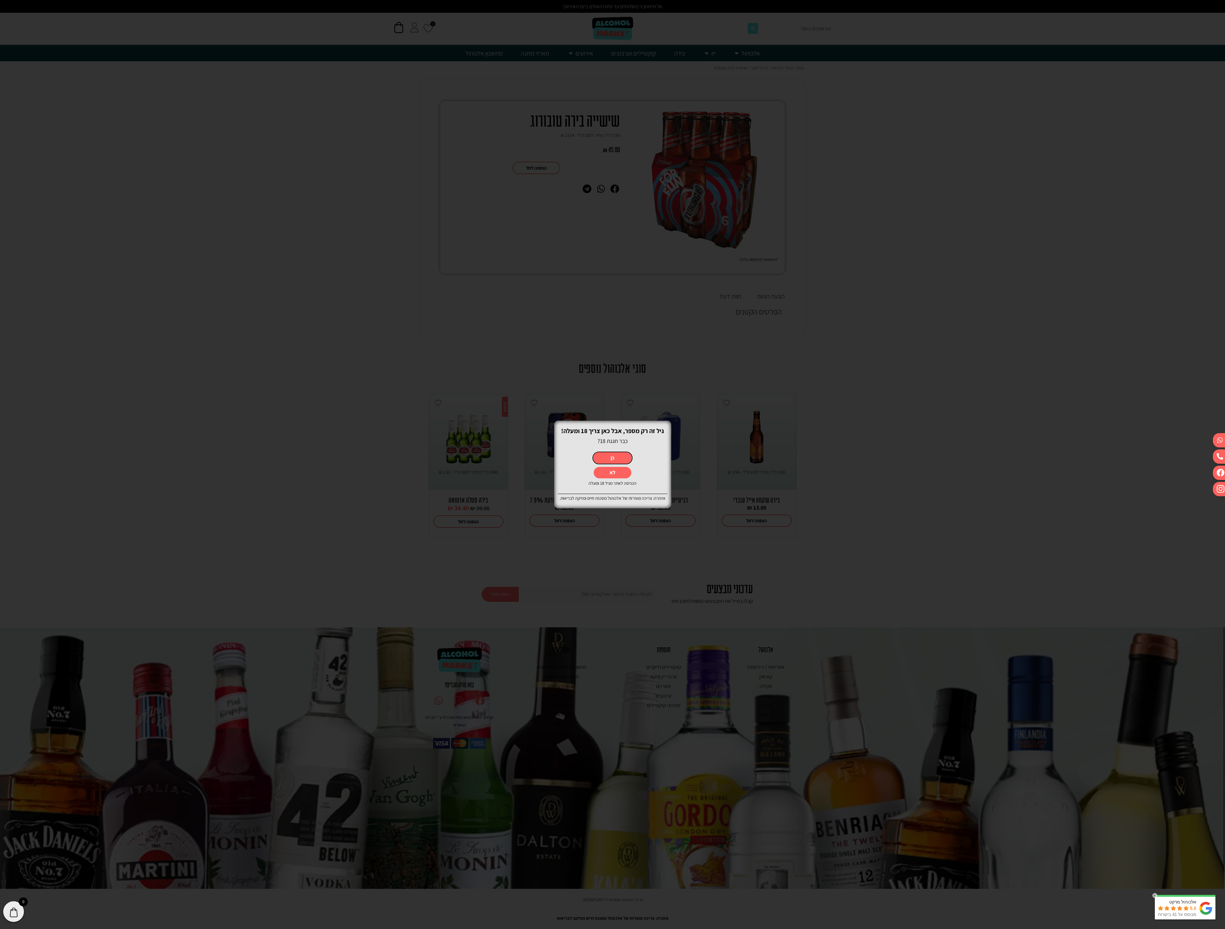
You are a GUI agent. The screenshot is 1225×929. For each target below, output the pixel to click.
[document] (612, 464)
